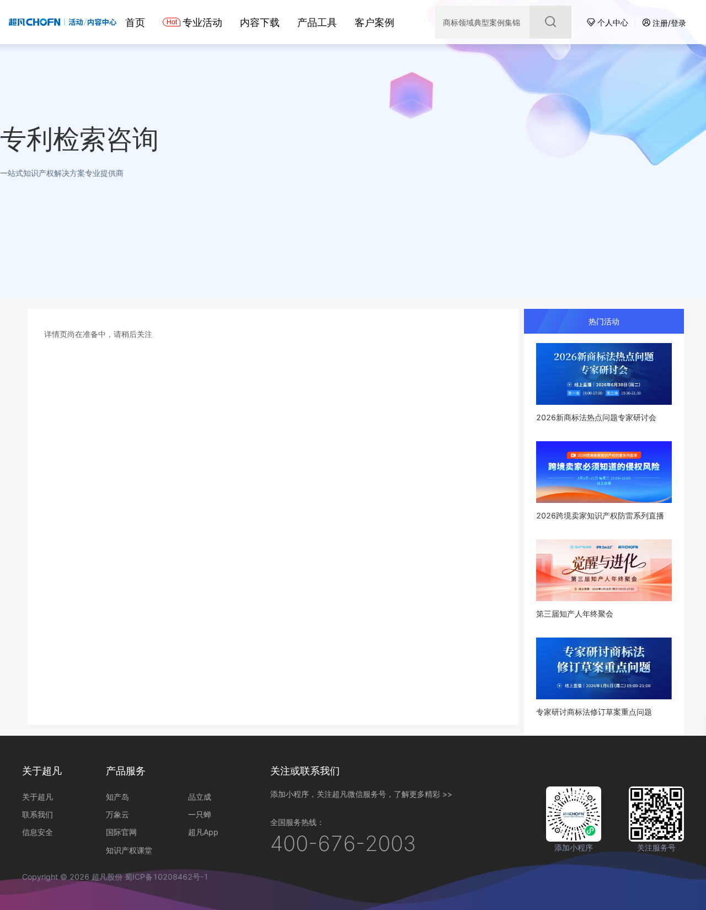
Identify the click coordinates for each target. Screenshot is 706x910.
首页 (135, 22)
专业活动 (202, 22)
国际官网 (121, 832)
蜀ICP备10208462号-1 (166, 876)
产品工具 (317, 22)
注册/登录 (669, 23)
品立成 (199, 796)
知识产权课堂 (129, 850)
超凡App (203, 832)
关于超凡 (37, 796)
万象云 (117, 814)
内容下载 (260, 22)
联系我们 (37, 814)
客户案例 (374, 22)
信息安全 (37, 832)
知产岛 (117, 796)
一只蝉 (199, 814)
